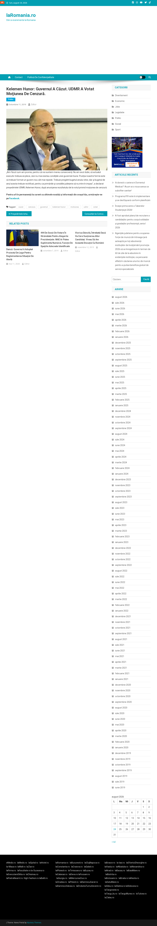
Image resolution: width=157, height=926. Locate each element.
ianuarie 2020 (121, 747)
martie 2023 (121, 531)
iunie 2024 (120, 445)
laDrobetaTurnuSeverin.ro (88, 886)
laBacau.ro (120, 870)
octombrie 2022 (122, 559)
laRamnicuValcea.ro (65, 886)
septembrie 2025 (123, 360)
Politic (10, 99)
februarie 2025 (122, 400)
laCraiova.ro (77, 866)
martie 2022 (121, 599)
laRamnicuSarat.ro (89, 882)
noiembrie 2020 (122, 690)
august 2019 (121, 776)
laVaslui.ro (110, 866)
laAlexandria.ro (137, 866)
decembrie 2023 (123, 479)
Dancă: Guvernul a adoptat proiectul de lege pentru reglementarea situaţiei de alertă (20, 254)
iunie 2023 (120, 514)
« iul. (114, 842)
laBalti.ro (43, 878)
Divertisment (121, 95)
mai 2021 (119, 656)
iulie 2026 (119, 303)
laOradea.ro (61, 882)
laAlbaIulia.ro (122, 866)
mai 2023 (119, 519)
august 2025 (121, 365)
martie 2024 (121, 462)
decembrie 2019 (123, 753)
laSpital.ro (33, 862)
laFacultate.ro (24, 870)
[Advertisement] (78, 51)
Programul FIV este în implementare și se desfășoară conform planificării (132, 198)
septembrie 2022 (123, 565)
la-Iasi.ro (121, 862)
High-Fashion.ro (31, 878)
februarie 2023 (122, 536)
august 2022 (121, 570)
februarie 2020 (122, 742)
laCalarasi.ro (61, 874)
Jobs (117, 106)
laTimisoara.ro (75, 870)
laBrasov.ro (110, 862)
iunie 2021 (120, 650)
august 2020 (121, 707)
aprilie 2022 (120, 593)
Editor (33, 104)
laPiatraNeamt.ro (14, 878)
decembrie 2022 (123, 548)
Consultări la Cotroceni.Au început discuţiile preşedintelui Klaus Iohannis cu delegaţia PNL (96, 214)
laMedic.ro (22, 862)
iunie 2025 (120, 377)
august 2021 (121, 639)
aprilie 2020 (120, 730)
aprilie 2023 (120, 525)
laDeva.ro (73, 874)
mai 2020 (119, 724)
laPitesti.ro (73, 882)
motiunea (75, 207)
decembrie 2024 (123, 411)
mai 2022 (119, 588)
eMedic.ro (11, 862)
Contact (19, 77)
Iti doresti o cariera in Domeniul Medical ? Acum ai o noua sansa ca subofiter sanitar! (132, 186)
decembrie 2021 (123, 616)
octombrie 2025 (122, 354)
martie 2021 (121, 668)
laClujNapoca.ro (92, 862)
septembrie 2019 (123, 770)
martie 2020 (121, 736)
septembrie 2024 (123, 428)
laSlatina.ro (119, 886)
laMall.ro (21, 866)
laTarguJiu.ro (112, 893)
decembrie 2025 (123, 342)
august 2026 (121, 297)
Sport (118, 129)
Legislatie (119, 112)
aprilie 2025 (120, 388)
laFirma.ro (11, 870)
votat (95, 207)
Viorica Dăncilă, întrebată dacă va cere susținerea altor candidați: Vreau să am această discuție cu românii (90, 238)
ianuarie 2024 (121, 474)
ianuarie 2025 (121, 405)
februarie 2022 (122, 605)
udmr (86, 207)
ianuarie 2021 (121, 679)
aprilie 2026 (120, 320)
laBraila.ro (123, 878)
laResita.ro (134, 878)
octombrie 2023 (122, 491)
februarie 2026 (122, 331)
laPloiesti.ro (61, 870)
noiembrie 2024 (122, 417)
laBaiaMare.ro (133, 870)
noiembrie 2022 (122, 553)
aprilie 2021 (120, 662)
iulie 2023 (119, 508)
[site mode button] (142, 77)
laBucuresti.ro (76, 862)
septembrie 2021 (123, 633)
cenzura (31, 207)
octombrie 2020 (122, 696)
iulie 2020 (119, 713)
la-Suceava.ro (37, 870)
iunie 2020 (120, 719)
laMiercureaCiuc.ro (78, 878)
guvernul (44, 207)
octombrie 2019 (122, 764)
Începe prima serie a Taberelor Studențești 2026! (129, 208)
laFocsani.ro (84, 874)
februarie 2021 (122, 673)
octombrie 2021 (122, 628)
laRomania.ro (21, 15)
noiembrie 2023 (122, 485)
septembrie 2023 (123, 496)
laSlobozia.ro (132, 886)
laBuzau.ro (88, 870)
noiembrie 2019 (122, 759)
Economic (120, 101)
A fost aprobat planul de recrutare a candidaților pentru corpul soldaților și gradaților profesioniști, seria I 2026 (132, 221)
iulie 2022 (119, 576)
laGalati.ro (89, 866)
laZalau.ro (109, 897)
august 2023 (121, 502)
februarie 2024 (122, 468)
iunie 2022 (120, 582)
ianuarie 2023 (121, 542)
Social (118, 124)
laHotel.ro (44, 862)
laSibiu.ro (109, 886)
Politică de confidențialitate (40, 77)
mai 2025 (119, 382)
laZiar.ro (30, 866)
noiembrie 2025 (122, 348)
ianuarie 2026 (121, 337)
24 (114, 829)
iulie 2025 (119, 371)
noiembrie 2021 (122, 622)
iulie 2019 (119, 781)
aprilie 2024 (120, 457)
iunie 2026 (120, 308)
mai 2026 (119, 314)
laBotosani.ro (111, 878)
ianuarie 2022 (121, 611)
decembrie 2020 (123, 685)
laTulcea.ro (141, 893)
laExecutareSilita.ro (15, 874)
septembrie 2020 (123, 702)
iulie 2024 (119, 439)
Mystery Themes (34, 923)
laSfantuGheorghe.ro (136, 862)
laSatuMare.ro (112, 882)
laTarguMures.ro (127, 893)
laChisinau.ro (32, 874)
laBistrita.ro (111, 874)
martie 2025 (121, 394)
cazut (20, 207)
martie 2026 (121, 325)
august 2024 (121, 434)
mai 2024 (119, 451)
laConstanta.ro (63, 866)
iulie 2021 (119, 645)
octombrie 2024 (122, 422)
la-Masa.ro (11, 866)
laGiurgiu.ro (62, 878)
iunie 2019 (120, 787)
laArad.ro (109, 870)
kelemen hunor (59, 207)
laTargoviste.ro (112, 890)
